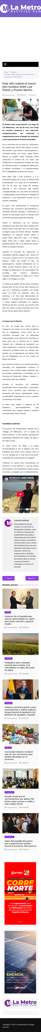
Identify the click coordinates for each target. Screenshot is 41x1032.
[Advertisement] (20, 40)
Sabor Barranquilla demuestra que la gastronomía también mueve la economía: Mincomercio (20, 843)
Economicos (9, 792)
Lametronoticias (9, 95)
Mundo (8, 612)
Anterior (9, 578)
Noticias (33, 95)
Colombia (8, 658)
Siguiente (31, 578)
